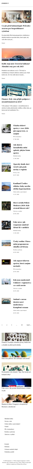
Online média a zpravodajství (20, 192)
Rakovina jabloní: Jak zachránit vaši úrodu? (16, 358)
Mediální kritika (17, 156)
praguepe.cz (5, 3)
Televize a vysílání (17, 211)
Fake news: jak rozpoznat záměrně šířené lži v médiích (21, 224)
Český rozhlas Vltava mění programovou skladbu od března (21, 244)
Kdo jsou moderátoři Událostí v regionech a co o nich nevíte (22, 282)
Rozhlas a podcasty (17, 249)
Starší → (29, 325)
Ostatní (3, 43)
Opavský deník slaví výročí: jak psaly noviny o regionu (21, 167)
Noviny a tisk (16, 172)
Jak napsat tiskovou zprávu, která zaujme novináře (21, 263)
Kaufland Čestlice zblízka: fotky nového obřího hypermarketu (21, 186)
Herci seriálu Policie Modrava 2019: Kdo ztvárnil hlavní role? (21, 205)
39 (22, 325)
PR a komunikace (17, 136)
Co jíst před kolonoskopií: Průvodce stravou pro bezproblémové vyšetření (16, 28)
